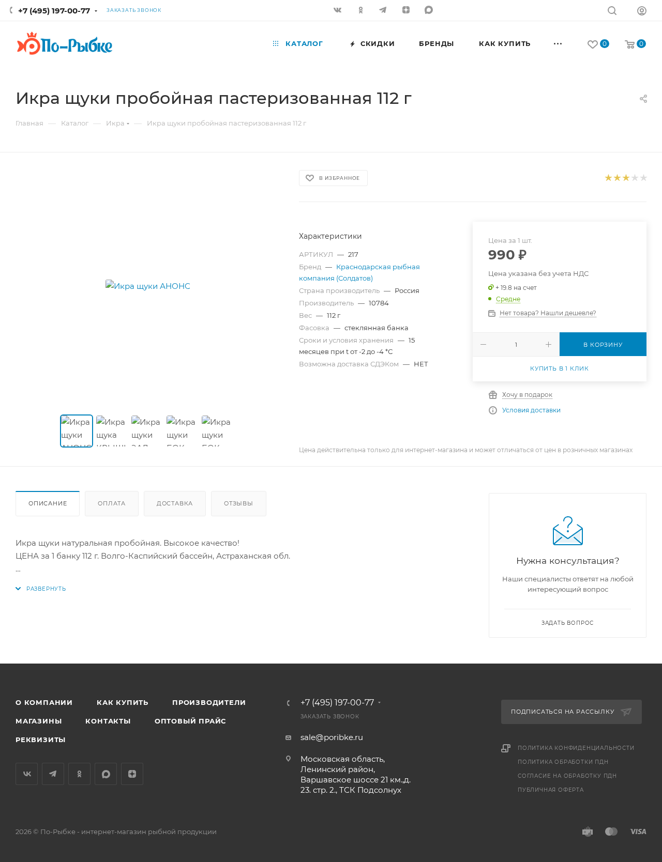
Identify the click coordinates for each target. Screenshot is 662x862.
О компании (44, 702)
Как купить (122, 702)
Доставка (175, 503)
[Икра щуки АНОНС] (148, 286)
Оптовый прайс (190, 721)
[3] (625, 178)
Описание (47, 503)
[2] (616, 178)
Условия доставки (531, 410)
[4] (634, 178)
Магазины (39, 721)
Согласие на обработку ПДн (567, 776)
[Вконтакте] (338, 11)
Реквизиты (41, 739)
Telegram (53, 774)
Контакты (107, 721)
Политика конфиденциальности (576, 748)
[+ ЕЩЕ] (558, 44)
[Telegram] (384, 11)
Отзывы (238, 503)
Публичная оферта (551, 790)
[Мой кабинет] (641, 12)
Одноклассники (79, 774)
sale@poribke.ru (331, 737)
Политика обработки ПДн (563, 762)
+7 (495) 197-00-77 (54, 11)
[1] (608, 178)
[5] (643, 178)
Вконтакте (27, 774)
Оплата (112, 503)
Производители (209, 702)
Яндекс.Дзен (407, 11)
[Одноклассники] (361, 11)
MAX (429, 11)
